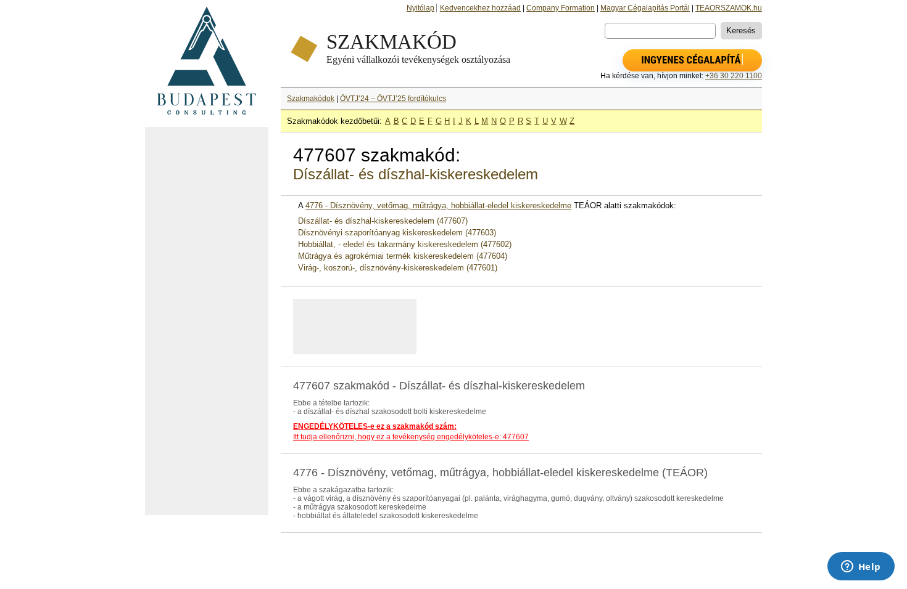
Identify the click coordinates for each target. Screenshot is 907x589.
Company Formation (560, 8)
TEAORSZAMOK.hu (728, 8)
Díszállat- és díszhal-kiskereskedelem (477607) (383, 220)
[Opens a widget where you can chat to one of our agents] (861, 567)
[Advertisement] (206, 321)
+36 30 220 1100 (733, 75)
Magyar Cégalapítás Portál (645, 8)
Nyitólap (420, 8)
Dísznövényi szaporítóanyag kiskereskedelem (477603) (397, 232)
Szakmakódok (310, 98)
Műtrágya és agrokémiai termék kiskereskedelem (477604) (402, 256)
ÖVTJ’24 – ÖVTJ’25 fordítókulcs (393, 98)
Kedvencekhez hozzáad (480, 8)
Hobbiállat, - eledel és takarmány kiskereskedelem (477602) (404, 244)
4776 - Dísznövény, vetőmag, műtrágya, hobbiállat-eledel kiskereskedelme (438, 205)
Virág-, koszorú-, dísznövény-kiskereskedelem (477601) (397, 267)
